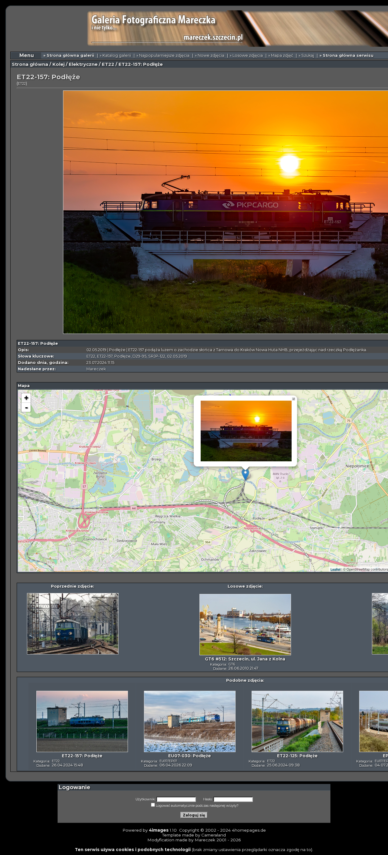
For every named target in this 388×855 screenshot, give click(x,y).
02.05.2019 (177, 356)
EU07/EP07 (168, 761)
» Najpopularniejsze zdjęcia (162, 55)
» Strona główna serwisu (346, 55)
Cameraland (213, 835)
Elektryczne (83, 64)
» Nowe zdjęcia (209, 55)
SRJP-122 (156, 356)
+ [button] (26, 398)
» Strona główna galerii (68, 55)
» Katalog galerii (115, 55)
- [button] (26, 407)
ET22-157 (104, 356)
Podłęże (122, 356)
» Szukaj (306, 55)
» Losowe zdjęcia (246, 55)
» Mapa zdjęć (280, 55)
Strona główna (30, 64)
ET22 (108, 64)
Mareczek (96, 369)
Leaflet (335, 569)
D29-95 (139, 356)
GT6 (232, 664)
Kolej (58, 64)
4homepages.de (249, 830)
